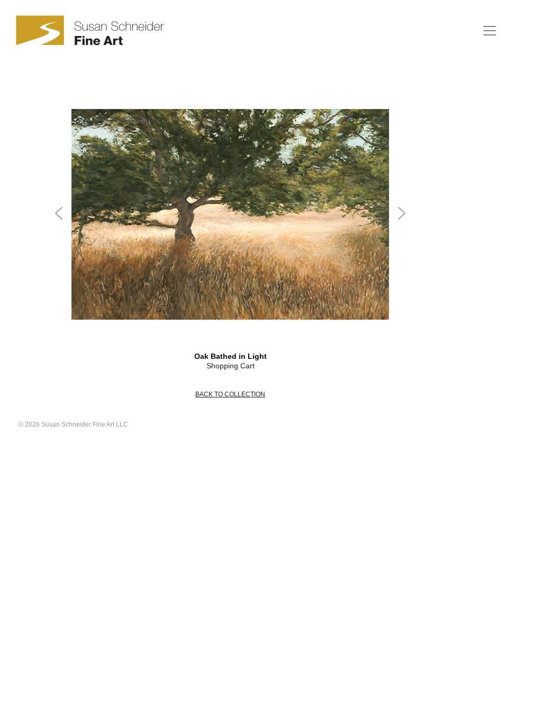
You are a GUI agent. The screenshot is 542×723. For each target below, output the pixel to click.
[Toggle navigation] (490, 31)
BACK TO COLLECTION (230, 394)
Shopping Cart (230, 366)
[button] (59, 214)
